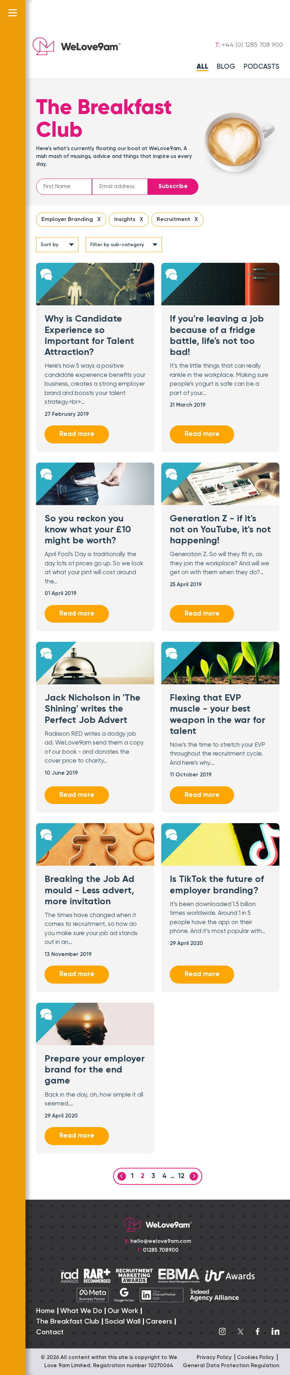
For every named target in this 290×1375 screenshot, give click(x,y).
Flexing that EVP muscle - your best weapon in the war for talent (217, 715)
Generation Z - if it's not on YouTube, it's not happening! (220, 529)
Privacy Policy (214, 1357)
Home (45, 1311)
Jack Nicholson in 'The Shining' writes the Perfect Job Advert (92, 709)
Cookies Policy (255, 1357)
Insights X (128, 219)
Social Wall (122, 1321)
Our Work (123, 1311)
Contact (50, 1332)
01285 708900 (161, 1250)
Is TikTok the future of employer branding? (217, 885)
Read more (76, 434)
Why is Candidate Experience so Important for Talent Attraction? (89, 336)
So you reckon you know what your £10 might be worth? (88, 529)
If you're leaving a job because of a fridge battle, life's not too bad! (217, 336)
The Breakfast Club (67, 1321)
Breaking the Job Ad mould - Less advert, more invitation (89, 890)
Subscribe (173, 186)
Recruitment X (177, 219)
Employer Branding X (71, 219)
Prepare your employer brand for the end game (95, 1070)
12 (181, 1176)
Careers (159, 1321)
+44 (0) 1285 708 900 (252, 45)
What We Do (81, 1311)
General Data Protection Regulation (231, 1365)
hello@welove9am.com (160, 1241)
